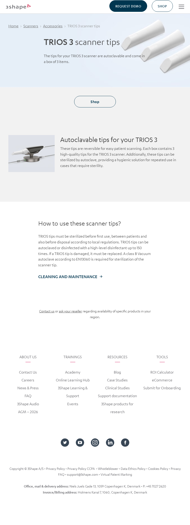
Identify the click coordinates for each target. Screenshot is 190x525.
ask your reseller (70, 311)
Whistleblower (108, 468)
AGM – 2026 (28, 411)
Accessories (53, 26)
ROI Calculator (162, 372)
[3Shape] (18, 6)
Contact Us (28, 372)
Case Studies (117, 380)
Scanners (30, 26)
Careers (28, 380)
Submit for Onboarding (162, 388)
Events (72, 404)
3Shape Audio (28, 404)
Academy (72, 372)
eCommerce (162, 380)
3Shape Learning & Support (73, 392)
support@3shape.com (82, 474)
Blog (117, 372)
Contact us (46, 311)
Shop (95, 101)
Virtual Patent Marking (116, 474)
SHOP (162, 6)
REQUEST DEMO (128, 6)
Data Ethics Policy (133, 468)
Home (13, 26)
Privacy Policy (55, 468)
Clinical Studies (117, 388)
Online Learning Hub (73, 380)
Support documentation (117, 395)
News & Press (28, 388)
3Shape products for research (117, 408)
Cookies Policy (158, 468)
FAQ (28, 395)
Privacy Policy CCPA (81, 468)
